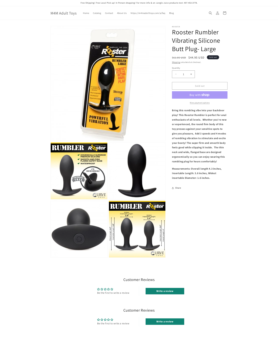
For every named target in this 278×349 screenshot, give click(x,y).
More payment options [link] (200, 102)
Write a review (164, 291)
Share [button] (178, 187)
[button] (210, 13)
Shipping (176, 62)
